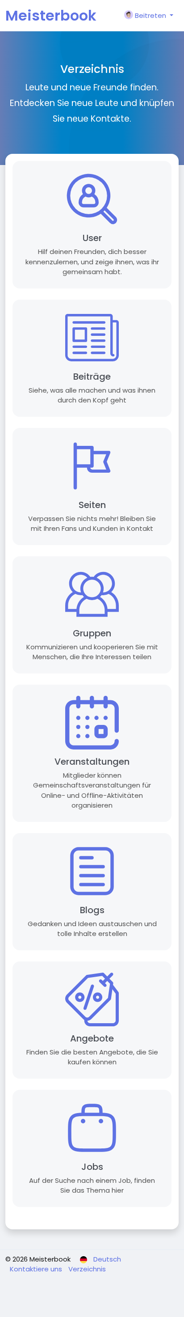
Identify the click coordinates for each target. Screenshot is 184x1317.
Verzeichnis (87, 1269)
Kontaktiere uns (37, 1269)
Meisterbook (50, 15)
